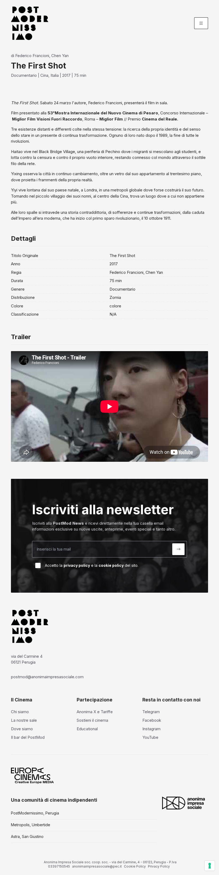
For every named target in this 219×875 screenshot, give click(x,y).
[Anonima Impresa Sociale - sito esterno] (183, 803)
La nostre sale (24, 720)
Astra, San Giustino (27, 836)
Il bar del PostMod (28, 737)
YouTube (150, 737)
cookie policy (111, 565)
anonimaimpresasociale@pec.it (97, 866)
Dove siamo (22, 728)
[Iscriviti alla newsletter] (178, 549)
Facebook (151, 720)
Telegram (151, 711)
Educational (87, 728)
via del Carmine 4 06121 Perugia (26, 659)
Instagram (151, 728)
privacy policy (77, 565)
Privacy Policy (159, 866)
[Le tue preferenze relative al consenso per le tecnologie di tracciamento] (210, 866)
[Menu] (201, 23)
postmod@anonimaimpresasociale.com (47, 676)
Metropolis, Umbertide (30, 824)
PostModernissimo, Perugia (35, 813)
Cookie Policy (135, 866)
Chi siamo (20, 711)
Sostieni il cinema (92, 720)
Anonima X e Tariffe (95, 711)
